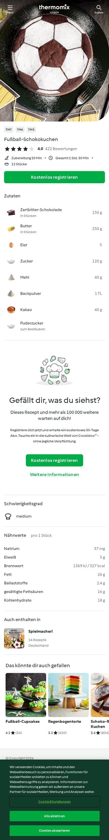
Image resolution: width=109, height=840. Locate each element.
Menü (10, 12)
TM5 (31, 129)
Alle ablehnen (54, 816)
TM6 (20, 129)
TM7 (9, 129)
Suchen (99, 12)
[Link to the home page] (54, 9)
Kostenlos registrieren (54, 177)
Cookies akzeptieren (54, 830)
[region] (54, 800)
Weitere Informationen (54, 474)
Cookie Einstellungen (54, 802)
